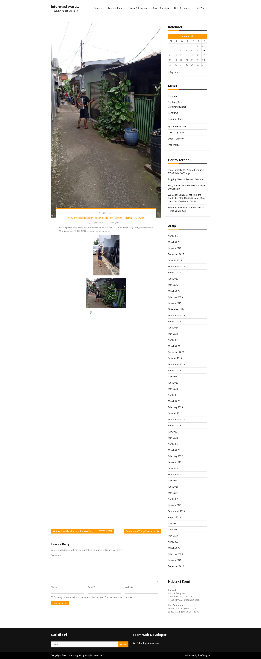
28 (187, 64)
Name (55, 587)
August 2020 (174, 517)
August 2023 (174, 370)
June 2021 (173, 486)
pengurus (115, 222)
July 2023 (172, 376)
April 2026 (173, 235)
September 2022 (176, 419)
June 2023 (173, 382)
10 (203, 50)
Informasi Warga (65, 6)
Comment (57, 555)
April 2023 (173, 394)
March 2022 (174, 450)
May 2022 (173, 437)
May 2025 (173, 284)
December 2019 (176, 566)
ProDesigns (204, 655)
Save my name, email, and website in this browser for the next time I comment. (94, 597)
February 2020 (175, 554)
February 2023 (175, 407)
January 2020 (174, 560)
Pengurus (173, 112)
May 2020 (173, 535)
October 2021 (175, 468)
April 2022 (173, 443)
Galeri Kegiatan (161, 8)
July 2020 (172, 523)
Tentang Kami (115, 8)
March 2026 (174, 242)
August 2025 (174, 272)
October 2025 (175, 260)
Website (129, 587)
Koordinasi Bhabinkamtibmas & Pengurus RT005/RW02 (84, 531)
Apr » (177, 72)
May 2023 (173, 388)
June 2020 (173, 529)
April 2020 (173, 541)
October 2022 (175, 413)
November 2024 (176, 309)
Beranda (98, 8)
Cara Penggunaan (177, 106)
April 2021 (173, 498)
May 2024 (173, 333)
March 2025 (174, 290)
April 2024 (173, 339)
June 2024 (173, 327)
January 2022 (174, 462)
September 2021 (176, 474)
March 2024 (174, 346)
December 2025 (176, 254)
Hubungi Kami (175, 118)
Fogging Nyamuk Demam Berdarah (186, 179)
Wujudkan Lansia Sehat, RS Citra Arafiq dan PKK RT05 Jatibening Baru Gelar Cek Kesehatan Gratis (186, 198)
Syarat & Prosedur (138, 8)
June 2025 (173, 278)
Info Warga (201, 8)
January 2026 (174, 248)
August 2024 (174, 321)
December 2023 (176, 352)
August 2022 (174, 425)
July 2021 (172, 480)
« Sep (170, 72)
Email (91, 587)
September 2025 (176, 266)
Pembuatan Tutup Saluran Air (141, 531)
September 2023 (176, 364)
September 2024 (176, 315)
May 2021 (173, 492)
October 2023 (175, 358)
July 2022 (172, 431)
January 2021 (174, 505)
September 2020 (176, 511)
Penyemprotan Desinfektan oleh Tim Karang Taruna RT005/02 (106, 217)
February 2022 (175, 456)
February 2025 (175, 297)
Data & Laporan (182, 8)
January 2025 (174, 303)
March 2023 (174, 401)
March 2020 (174, 547)
